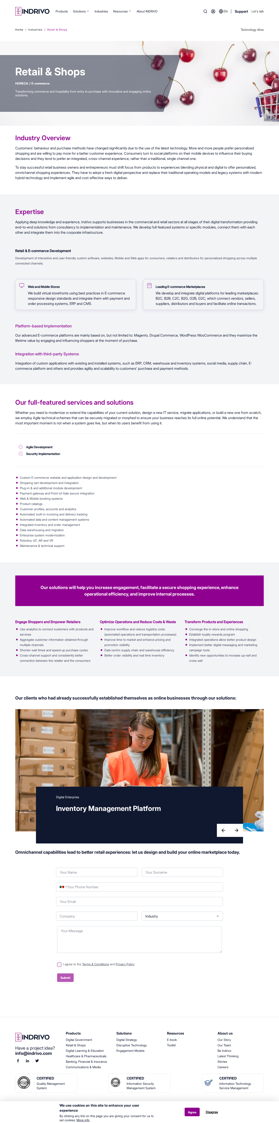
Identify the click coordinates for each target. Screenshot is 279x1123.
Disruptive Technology (131, 1045)
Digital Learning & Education (85, 1050)
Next (236, 831)
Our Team (224, 1045)
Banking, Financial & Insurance (86, 1061)
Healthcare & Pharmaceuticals (86, 1056)
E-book (172, 1040)
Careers (223, 1067)
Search (205, 11)
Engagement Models (130, 1050)
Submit (65, 978)
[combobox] (63, 887)
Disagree (212, 1112)
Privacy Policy (125, 964)
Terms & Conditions (95, 964)
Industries (101, 11)
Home (19, 29)
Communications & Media (83, 1067)
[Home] (32, 11)
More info (83, 1120)
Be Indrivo (224, 1050)
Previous (224, 831)
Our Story (224, 1040)
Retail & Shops (76, 1045)
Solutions (79, 11)
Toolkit (171, 1045)
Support (241, 11)
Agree (192, 1112)
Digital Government (79, 1040)
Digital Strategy (126, 1040)
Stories (222, 1061)
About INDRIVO (147, 11)
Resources (120, 11)
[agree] (59, 964)
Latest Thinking (228, 1056)
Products (62, 11)
